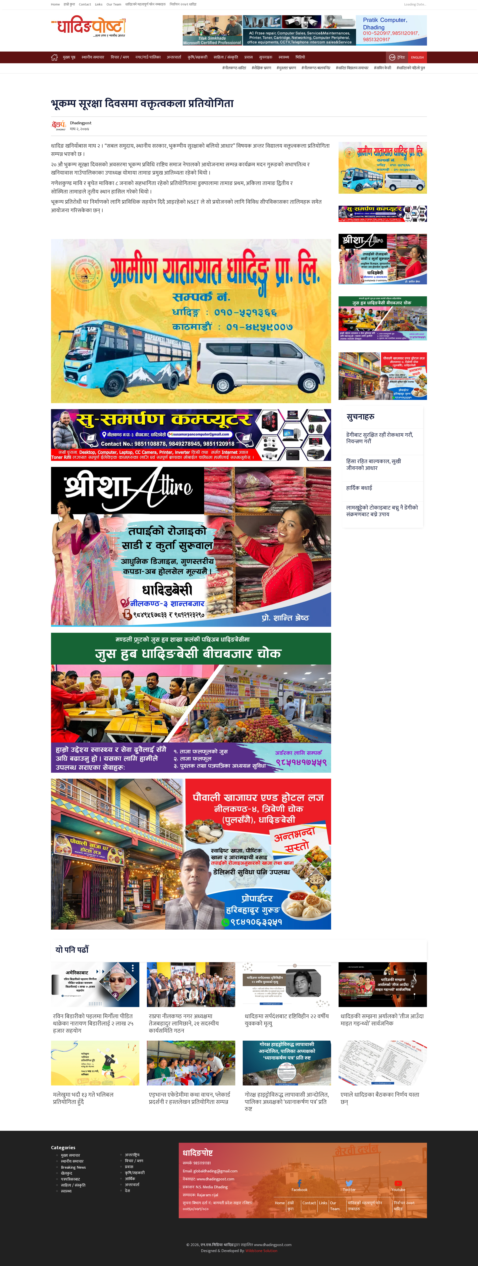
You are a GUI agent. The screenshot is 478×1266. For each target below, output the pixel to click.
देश (127, 1191)
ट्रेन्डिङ (401, 57)
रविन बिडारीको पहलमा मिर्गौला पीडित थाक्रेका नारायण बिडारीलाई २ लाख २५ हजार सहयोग (93, 1024)
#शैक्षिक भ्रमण (260, 68)
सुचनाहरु (265, 57)
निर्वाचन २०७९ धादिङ (183, 4)
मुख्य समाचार (70, 1155)
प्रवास (248, 57)
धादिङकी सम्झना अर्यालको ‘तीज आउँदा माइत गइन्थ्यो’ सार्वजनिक (382, 1020)
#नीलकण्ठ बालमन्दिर (315, 68)
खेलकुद (66, 1173)
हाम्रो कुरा (69, 4)
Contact (85, 4)
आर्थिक (130, 1179)
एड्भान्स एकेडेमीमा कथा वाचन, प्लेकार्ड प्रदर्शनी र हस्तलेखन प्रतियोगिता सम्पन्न (189, 1098)
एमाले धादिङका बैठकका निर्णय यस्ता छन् (380, 1098)
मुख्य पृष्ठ (69, 57)
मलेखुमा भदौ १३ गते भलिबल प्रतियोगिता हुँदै (83, 1098)
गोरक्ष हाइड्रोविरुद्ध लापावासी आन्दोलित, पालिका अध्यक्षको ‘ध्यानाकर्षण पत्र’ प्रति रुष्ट (287, 1102)
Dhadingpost (81, 123)
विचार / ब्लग (120, 57)
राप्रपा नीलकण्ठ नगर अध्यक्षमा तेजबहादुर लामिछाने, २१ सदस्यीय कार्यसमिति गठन (184, 1024)
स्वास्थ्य (284, 57)
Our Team (114, 4)
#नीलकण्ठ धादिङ (233, 68)
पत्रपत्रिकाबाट (70, 1179)
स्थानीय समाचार (93, 57)
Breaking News (73, 1167)
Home (55, 4)
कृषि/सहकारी (197, 57)
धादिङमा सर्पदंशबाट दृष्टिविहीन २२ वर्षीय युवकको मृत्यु (287, 1020)
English (417, 57)
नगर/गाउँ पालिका (148, 57)
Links (99, 4)
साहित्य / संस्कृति (226, 57)
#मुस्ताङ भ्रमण (285, 68)
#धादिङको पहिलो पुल (410, 68)
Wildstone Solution (261, 1251)
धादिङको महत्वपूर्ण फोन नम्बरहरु (145, 4)
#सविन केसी (381, 68)
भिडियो (300, 57)
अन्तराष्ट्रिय (132, 1155)
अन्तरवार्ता (174, 57)
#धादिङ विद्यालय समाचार (351, 68)
